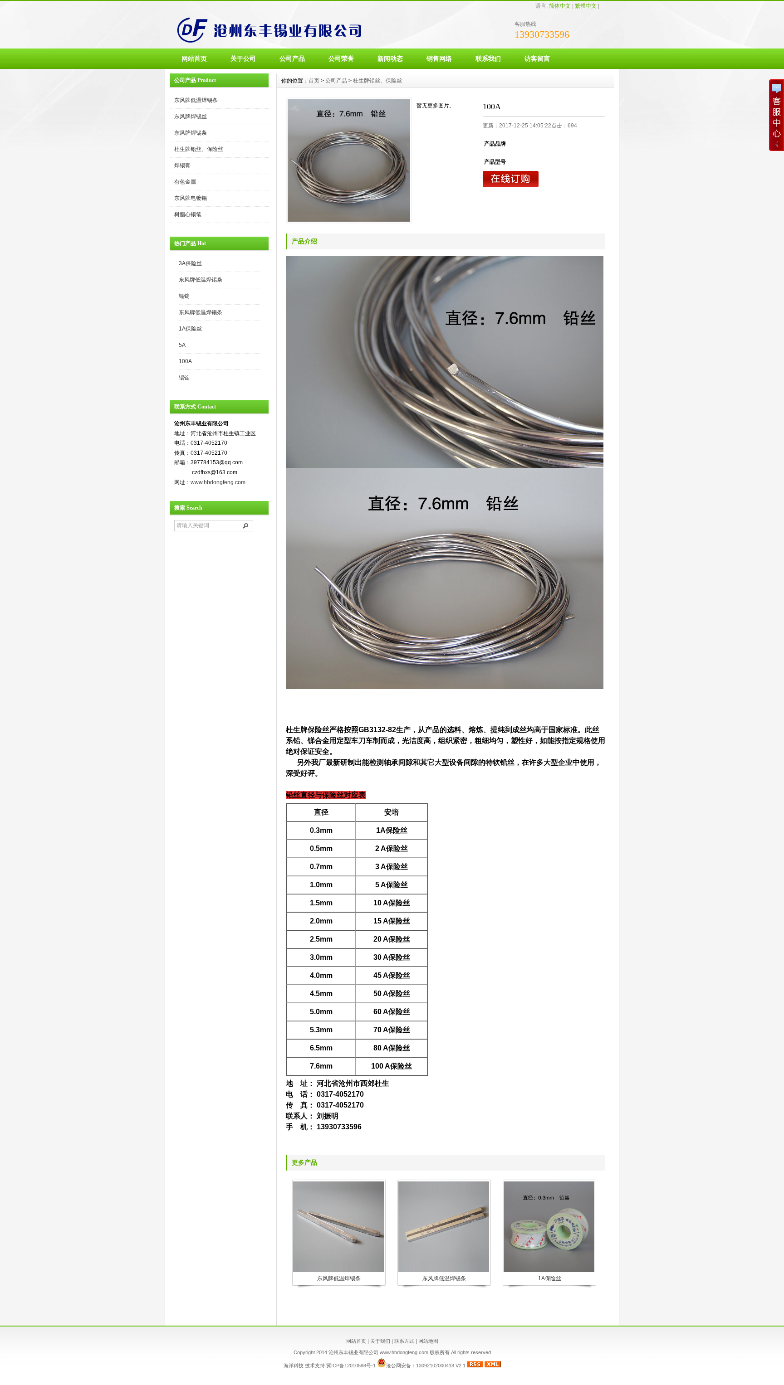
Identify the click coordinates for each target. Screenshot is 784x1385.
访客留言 (537, 58)
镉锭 (184, 296)
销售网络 (439, 58)
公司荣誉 (341, 58)
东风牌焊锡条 (190, 133)
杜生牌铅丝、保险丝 (198, 149)
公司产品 (292, 58)
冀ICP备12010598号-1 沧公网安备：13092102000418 (390, 1365)
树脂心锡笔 (187, 214)
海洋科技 (294, 1365)
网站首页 (194, 58)
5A (182, 345)
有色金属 (185, 182)
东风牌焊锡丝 (190, 116)
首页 (314, 81)
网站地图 (428, 1341)
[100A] (349, 160)
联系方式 (404, 1341)
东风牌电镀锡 (190, 198)
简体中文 (560, 6)
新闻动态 (390, 58)
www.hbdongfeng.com (218, 482)
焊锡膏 (182, 165)
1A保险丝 (190, 329)
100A (185, 361)
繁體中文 (586, 6)
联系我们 (488, 58)
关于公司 (243, 58)
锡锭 (184, 377)
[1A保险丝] (549, 1271)
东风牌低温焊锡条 (196, 100)
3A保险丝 (190, 263)
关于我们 (380, 1341)
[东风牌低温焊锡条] (338, 1271)
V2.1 (460, 1365)
